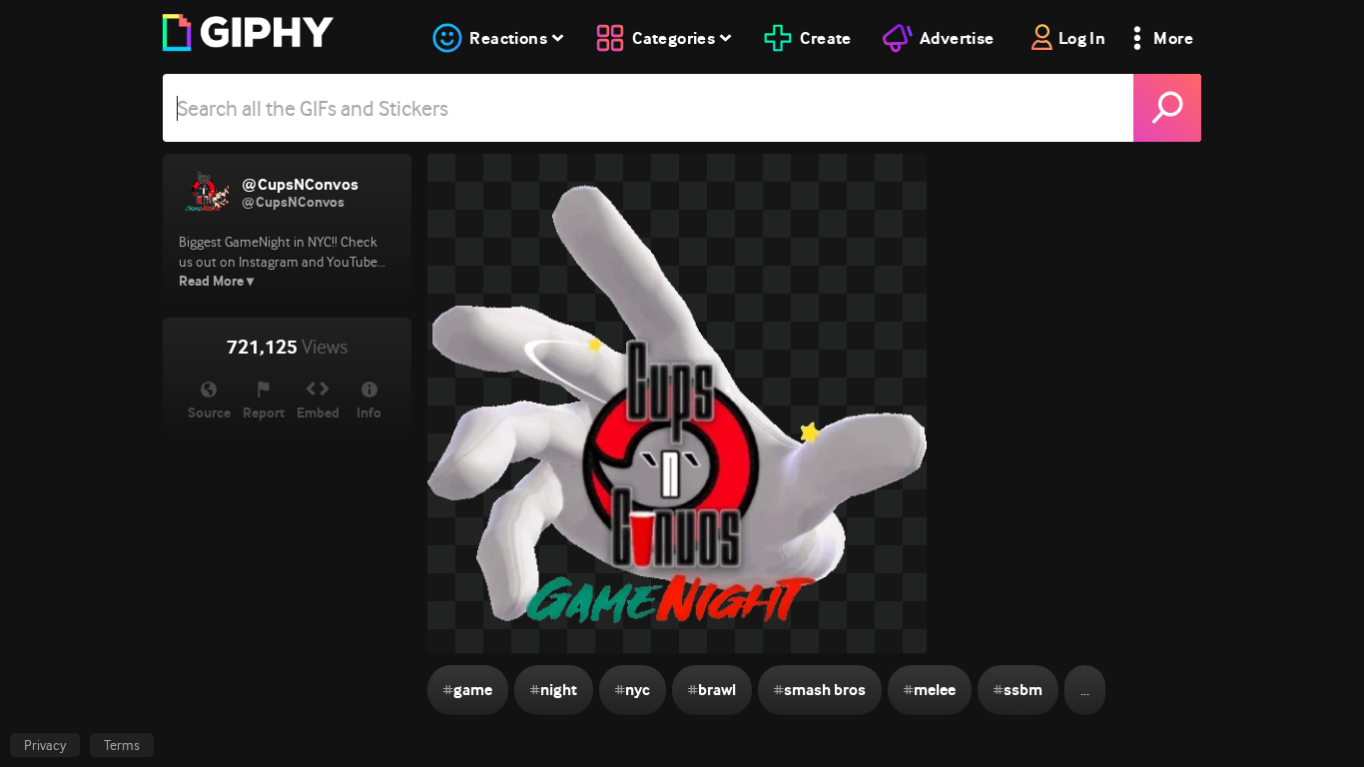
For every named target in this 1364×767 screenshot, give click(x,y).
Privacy (45, 745)
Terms (122, 745)
